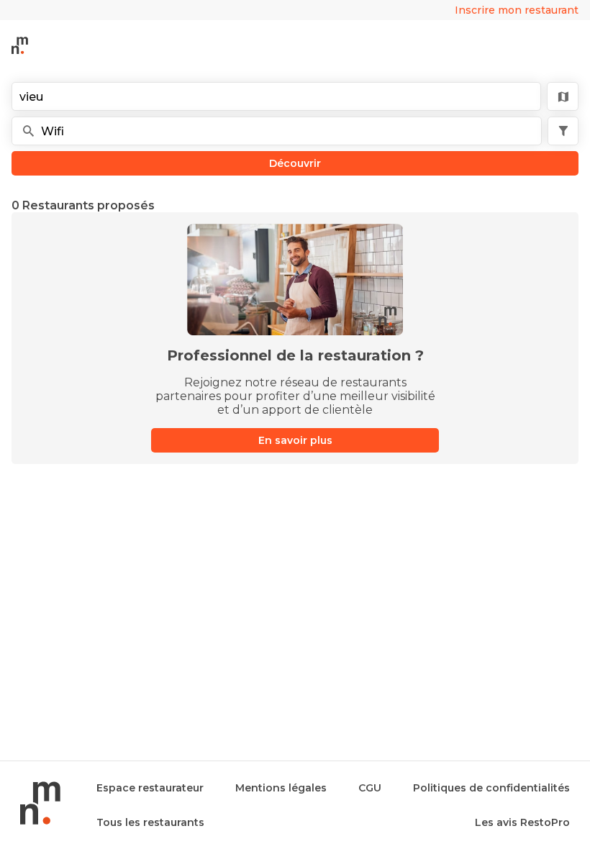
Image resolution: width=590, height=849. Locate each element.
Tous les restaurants (150, 822)
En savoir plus (295, 440)
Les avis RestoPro (522, 822)
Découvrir (295, 163)
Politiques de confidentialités (491, 787)
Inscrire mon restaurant (516, 10)
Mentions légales (281, 787)
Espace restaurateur (150, 787)
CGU (369, 787)
